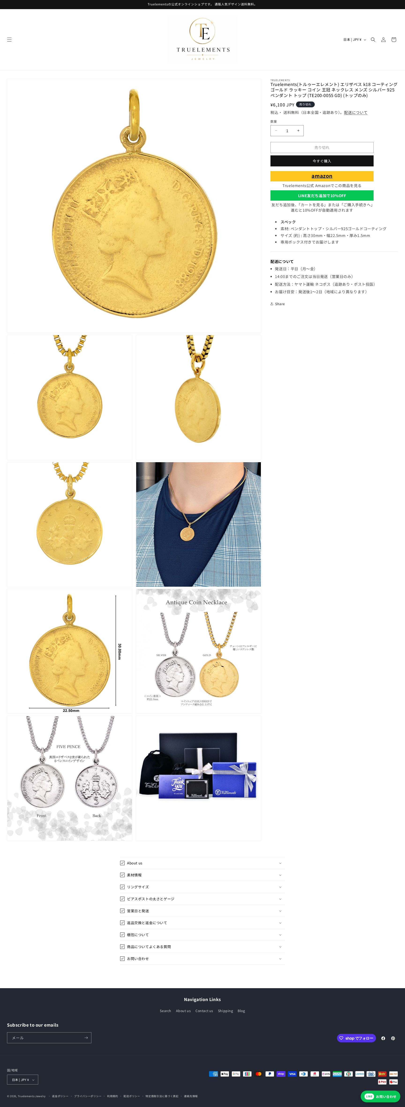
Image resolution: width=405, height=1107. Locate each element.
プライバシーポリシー (87, 1096)
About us (183, 1011)
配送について (356, 112)
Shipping (225, 1011)
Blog (241, 1011)
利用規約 (112, 1096)
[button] (9, 39)
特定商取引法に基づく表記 (162, 1096)
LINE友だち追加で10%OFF (322, 195)
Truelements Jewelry (32, 1096)
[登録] (86, 1037)
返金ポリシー (60, 1096)
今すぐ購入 (322, 160)
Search (165, 1011)
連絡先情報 (191, 1096)
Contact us (204, 1011)
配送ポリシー (132, 1096)
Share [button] (280, 303)
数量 (273, 121)
